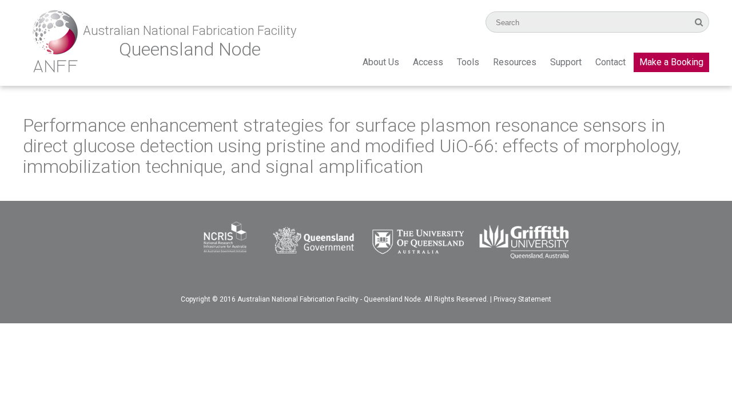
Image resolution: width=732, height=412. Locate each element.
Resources (514, 62)
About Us (381, 62)
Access (428, 62)
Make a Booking (671, 62)
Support (566, 62)
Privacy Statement (522, 299)
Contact (610, 62)
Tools (468, 62)
